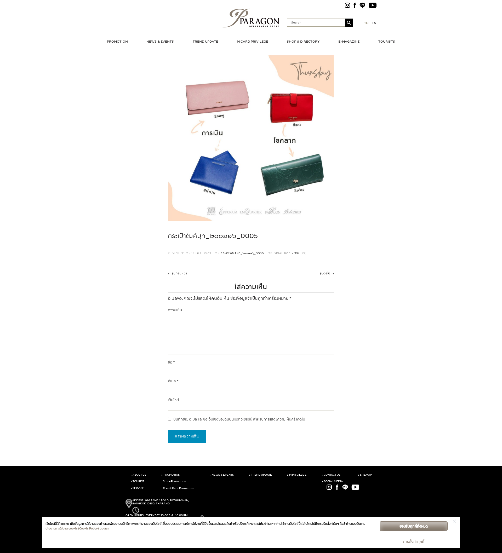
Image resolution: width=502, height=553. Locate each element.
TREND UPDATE (205, 41)
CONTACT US (331, 474)
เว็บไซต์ (173, 400)
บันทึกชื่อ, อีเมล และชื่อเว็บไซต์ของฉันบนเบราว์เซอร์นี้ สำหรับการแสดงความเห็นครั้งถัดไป (239, 419)
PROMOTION (117, 41)
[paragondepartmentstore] (251, 18)
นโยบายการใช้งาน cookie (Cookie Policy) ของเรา (77, 528)
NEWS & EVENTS (160, 41)
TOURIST (137, 481)
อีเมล (173, 381)
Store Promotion (174, 481)
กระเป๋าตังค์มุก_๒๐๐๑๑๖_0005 (242, 253)
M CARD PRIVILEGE (252, 41)
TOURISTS (386, 41)
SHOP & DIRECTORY (303, 41)
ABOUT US (138, 474)
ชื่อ (171, 362)
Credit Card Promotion (178, 488)
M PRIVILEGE (296, 474)
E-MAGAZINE (349, 41)
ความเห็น (175, 310)
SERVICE (137, 488)
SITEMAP (365, 474)
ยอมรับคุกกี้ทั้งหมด (414, 526)
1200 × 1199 (292, 253)
